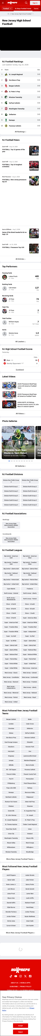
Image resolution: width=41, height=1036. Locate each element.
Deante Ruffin (11, 903)
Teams (36, 8)
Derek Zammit (30, 889)
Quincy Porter (30, 884)
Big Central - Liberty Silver (30, 569)
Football (6, 8)
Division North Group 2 (30, 486)
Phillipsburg (11, 783)
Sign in (35, 3)
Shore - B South (30, 609)
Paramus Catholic (15, 126)
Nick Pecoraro (6, 177)
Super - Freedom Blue (11, 627)
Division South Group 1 (30, 496)
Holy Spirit (11, 751)
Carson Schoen (11, 925)
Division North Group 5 (11, 496)
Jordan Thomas (30, 912)
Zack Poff (5, 146)
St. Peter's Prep (14, 91)
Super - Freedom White (11, 631)
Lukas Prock (11, 893)
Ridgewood (29, 797)
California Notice (27, 990)
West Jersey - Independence (11, 687)
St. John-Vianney (11, 815)
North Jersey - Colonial (11, 593)
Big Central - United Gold (11, 584)
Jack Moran (11, 889)
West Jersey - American (30, 668)
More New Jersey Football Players (20, 932)
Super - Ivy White (11, 641)
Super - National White (30, 654)
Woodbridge (30, 852)
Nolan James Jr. (11, 884)
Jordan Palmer (11, 916)
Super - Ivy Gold (11, 636)
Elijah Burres (11, 907)
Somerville (11, 811)
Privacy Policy (25, 986)
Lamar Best (29, 893)
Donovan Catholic (30, 737)
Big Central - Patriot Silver (30, 579)
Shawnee (30, 806)
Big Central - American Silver (30, 557)
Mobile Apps (25, 983)
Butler (30, 719)
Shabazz (11, 806)
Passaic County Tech (30, 774)
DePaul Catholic (14, 103)
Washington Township (16, 109)
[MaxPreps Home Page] (8, 14)
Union (30, 829)
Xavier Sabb (11, 880)
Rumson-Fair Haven (11, 801)
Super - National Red (11, 654)
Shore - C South (30, 613)
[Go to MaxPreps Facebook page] (30, 976)
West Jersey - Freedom (30, 682)
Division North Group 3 (11, 491)
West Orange (30, 843)
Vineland (29, 833)
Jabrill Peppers (11, 875)
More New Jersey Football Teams (19, 859)
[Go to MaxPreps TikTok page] (11, 976)
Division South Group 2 (11, 500)
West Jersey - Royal (30, 697)
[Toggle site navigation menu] (3, 3)
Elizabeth (30, 742)
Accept (20, 1026)
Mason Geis (11, 898)
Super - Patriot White (11, 663)
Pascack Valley (11, 774)
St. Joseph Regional (16, 74)
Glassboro (11, 747)
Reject (20, 1032)
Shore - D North (11, 618)
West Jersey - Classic (11, 673)
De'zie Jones (11, 921)
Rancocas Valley (30, 792)
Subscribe (14, 986)
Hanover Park (30, 747)
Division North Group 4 (30, 491)
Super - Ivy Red (29, 636)
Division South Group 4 (11, 505)
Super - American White (30, 622)
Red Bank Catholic (11, 797)
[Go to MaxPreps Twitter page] (25, 976)
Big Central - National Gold (11, 574)
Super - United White (11, 668)
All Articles (20, 259)
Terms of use (12, 990)
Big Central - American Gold (11, 557)
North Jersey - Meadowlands (11, 598)
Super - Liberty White (11, 650)
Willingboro (29, 847)
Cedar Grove (30, 724)
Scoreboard (20, 370)
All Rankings (20, 131)
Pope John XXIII (11, 788)
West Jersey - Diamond (11, 682)
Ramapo (12, 120)
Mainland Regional (30, 760)
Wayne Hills (29, 838)
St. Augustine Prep (30, 811)
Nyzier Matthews (30, 916)
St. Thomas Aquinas (11, 824)
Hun (30, 751)
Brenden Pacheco (11, 912)
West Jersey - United (11, 702)
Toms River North (11, 829)
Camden (11, 724)
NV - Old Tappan (11, 769)
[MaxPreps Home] (12, 2)
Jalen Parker (30, 880)
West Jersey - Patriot (11, 697)
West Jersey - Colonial (30, 673)
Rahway (29, 788)
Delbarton (12, 114)
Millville (11, 765)
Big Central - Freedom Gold (11, 563)
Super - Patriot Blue (11, 659)
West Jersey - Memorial (11, 693)
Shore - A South (30, 604)
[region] (20, 1013)
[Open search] (26, 3)
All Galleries (20, 466)
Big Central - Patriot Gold (11, 579)
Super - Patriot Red (30, 659)
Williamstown (11, 847)
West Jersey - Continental (30, 677)
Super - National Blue (29, 650)
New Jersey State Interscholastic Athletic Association (11, 525)
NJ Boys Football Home (23, 8)
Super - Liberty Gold (11, 645)
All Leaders (19, 341)
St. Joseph (30, 815)
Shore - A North (11, 604)
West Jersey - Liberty (30, 687)
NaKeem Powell (30, 903)
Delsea (11, 733)
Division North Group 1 (11, 486)
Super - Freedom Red (29, 627)
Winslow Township (15, 97)
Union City (11, 833)
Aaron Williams (6, 229)
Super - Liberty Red (30, 645)
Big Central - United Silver (30, 584)
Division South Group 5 (30, 505)
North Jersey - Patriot (30, 599)
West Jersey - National (30, 693)
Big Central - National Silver (29, 574)
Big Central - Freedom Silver (30, 563)
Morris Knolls (30, 765)
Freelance (30, 589)
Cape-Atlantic (11, 589)
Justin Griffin (30, 898)
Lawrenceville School (30, 756)
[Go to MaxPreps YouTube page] (15, 976)
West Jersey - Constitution (11, 677)
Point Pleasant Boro (30, 783)
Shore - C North (11, 613)
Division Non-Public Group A (11, 481)
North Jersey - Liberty (30, 593)
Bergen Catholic (14, 86)
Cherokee (11, 728)
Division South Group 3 (30, 500)
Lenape (11, 760)
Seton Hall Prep (30, 801)
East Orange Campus (11, 742)
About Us (14, 983)
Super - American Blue (30, 618)
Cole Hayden (30, 925)
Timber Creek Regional (30, 824)
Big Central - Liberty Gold (11, 569)
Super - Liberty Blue (30, 641)
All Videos (20, 413)
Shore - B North (11, 609)
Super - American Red (11, 622)
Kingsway (11, 756)
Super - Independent (30, 631)
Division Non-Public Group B (30, 481)
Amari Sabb (29, 921)
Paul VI (11, 779)
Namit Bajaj (29, 907)
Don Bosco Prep (14, 80)
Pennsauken (30, 779)
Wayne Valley (11, 843)
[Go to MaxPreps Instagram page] (20, 976)
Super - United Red (30, 663)
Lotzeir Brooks (29, 875)
